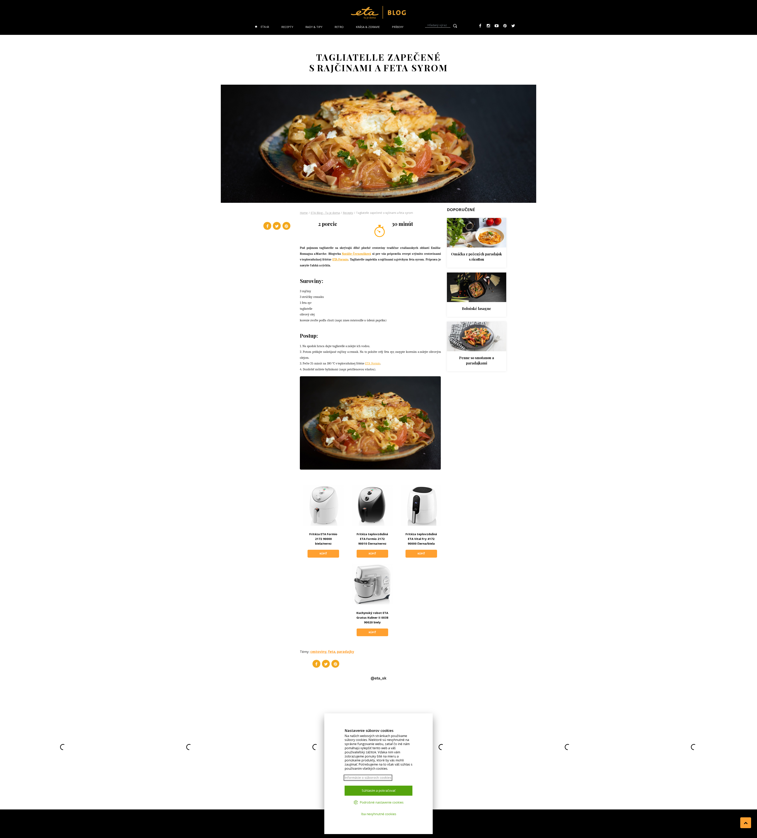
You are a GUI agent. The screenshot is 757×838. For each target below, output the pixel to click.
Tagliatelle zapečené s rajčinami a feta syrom (384, 213)
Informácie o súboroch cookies (368, 778)
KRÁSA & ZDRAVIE (368, 27)
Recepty (348, 213)
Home (304, 213)
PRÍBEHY (397, 27)
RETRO (339, 27)
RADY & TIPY (313, 27)
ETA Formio (340, 259)
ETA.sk (264, 27)
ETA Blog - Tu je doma (325, 213)
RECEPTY (287, 27)
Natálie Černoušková (356, 254)
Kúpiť (323, 553)
